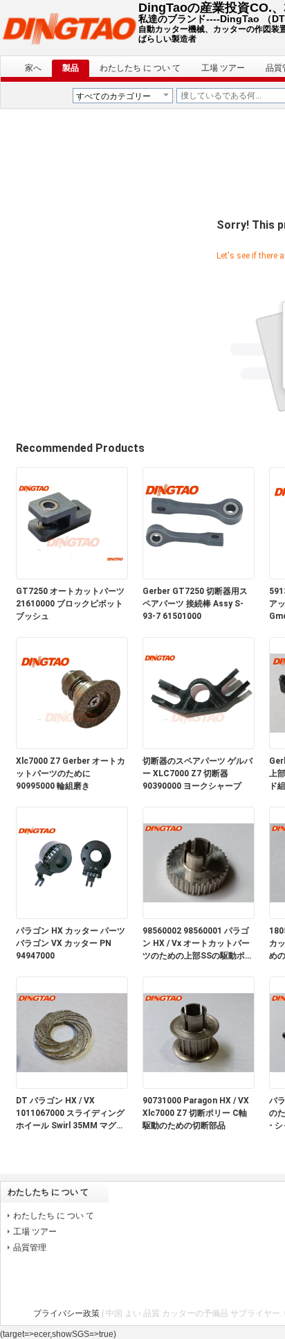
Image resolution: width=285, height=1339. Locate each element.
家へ (33, 68)
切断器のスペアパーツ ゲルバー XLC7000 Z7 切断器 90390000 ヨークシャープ (197, 773)
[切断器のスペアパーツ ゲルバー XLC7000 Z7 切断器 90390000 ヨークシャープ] (198, 746)
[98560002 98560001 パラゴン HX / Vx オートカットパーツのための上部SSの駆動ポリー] (198, 915)
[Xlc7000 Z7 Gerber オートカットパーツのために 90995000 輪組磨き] (72, 746)
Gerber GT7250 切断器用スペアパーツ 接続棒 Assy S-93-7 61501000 (195, 603)
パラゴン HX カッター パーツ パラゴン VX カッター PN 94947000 (70, 943)
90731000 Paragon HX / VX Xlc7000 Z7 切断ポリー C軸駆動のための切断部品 (195, 1113)
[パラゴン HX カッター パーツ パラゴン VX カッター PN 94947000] (72, 915)
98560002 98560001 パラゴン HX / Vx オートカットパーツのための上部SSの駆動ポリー (197, 944)
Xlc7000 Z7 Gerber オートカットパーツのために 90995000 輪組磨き (70, 773)
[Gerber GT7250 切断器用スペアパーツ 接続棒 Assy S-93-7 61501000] (198, 576)
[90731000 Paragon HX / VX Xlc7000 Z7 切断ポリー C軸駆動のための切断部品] (198, 1085)
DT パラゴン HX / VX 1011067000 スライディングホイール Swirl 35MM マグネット (70, 1114)
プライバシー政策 (66, 1313)
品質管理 (29, 1247)
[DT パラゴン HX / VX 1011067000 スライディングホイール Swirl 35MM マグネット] (72, 1085)
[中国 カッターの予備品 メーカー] (69, 27)
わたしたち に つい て (140, 68)
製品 (70, 68)
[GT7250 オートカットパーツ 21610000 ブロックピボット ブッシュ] (72, 576)
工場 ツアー (223, 68)
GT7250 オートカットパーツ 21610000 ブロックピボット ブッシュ (70, 603)
